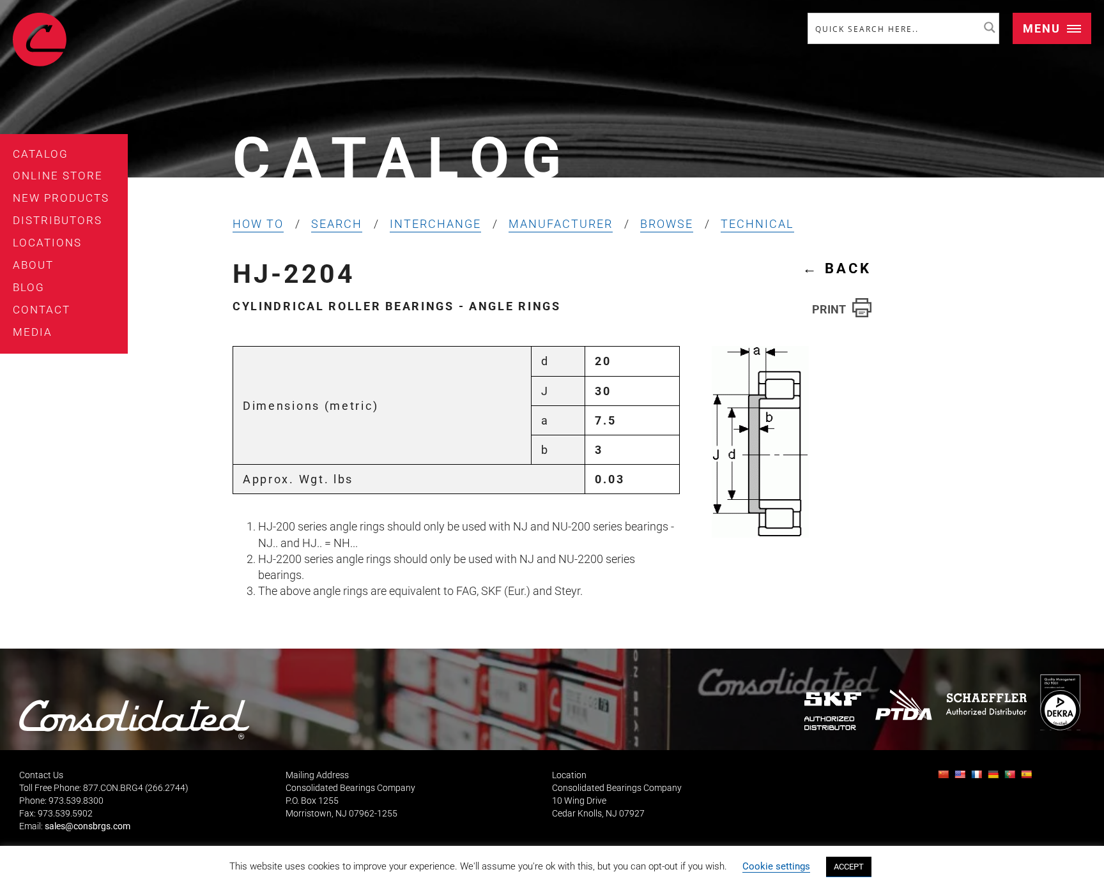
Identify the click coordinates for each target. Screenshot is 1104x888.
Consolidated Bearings (39, 39)
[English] (961, 777)
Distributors (57, 220)
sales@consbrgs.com (87, 826)
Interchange (435, 223)
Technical (757, 223)
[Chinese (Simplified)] (945, 777)
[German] (994, 777)
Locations (47, 242)
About (33, 265)
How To (258, 223)
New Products (61, 198)
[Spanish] (1028, 777)
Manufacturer (561, 223)
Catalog (40, 153)
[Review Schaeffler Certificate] (986, 704)
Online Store (58, 175)
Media (32, 332)
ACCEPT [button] (849, 866)
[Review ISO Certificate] (1060, 702)
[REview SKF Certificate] (833, 711)
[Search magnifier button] (990, 27)
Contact (41, 309)
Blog (29, 287)
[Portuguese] (1011, 777)
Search (336, 223)
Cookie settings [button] (776, 866)
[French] (978, 777)
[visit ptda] (903, 704)
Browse (666, 223)
